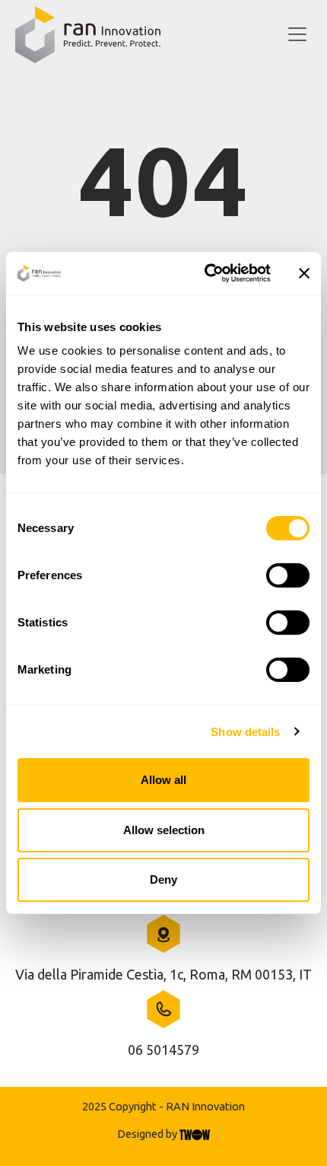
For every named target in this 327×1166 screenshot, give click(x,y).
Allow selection (164, 830)
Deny (163, 879)
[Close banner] (304, 273)
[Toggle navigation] (297, 34)
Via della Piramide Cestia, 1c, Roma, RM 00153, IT (163, 974)
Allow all (163, 779)
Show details (245, 731)
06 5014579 (163, 1049)
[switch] (288, 575)
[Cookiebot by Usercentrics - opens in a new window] (206, 273)
